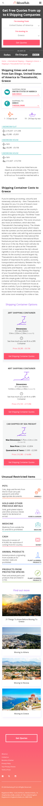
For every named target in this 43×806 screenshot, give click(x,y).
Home (4, 61)
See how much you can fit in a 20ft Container (21, 341)
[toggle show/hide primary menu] (40, 3)
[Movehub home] (21, 2)
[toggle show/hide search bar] (2, 3)
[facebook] (3, 777)
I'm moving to (21, 31)
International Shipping (16, 61)
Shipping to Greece (32, 61)
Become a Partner (8, 760)
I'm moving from (21, 21)
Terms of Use (6, 770)
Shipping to (17, 102)
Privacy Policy (6, 763)
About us (5, 754)
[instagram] (15, 777)
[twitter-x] (9, 777)
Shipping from (24, 90)
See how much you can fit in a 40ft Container (21, 396)
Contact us (5, 757)
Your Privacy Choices (9, 767)
